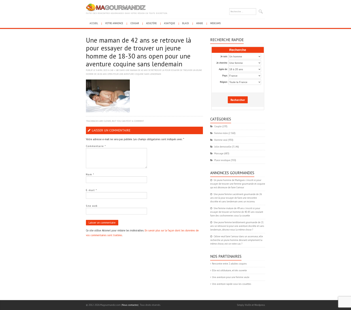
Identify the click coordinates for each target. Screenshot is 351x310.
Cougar (134, 23)
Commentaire (96, 146)
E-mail (91, 190)
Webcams (215, 23)
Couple (218, 126)
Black (185, 23)
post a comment (135, 121)
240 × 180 (114, 70)
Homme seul (220, 139)
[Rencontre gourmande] (115, 7)
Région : (224, 82)
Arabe (199, 23)
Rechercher (238, 100)
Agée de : (223, 69)
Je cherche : (222, 63)
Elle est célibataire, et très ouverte (229, 270)
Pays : (225, 75)
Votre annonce (114, 23)
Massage (218, 153)
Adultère (151, 23)
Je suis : (224, 56)
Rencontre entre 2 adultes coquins (229, 263)
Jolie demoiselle (222, 146)
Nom (90, 174)
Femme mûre (221, 133)
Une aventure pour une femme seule (230, 277)
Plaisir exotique (222, 160)
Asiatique (169, 23)
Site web (92, 205)
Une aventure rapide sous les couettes (231, 284)
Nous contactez (130, 305)
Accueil (94, 23)
